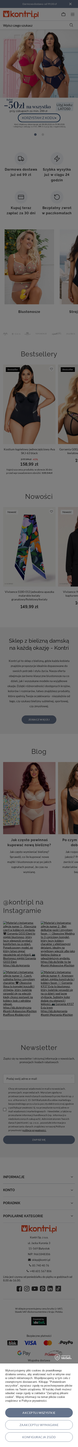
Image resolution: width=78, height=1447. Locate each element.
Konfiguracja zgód (39, 1437)
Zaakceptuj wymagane (39, 1425)
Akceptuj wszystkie (39, 1412)
